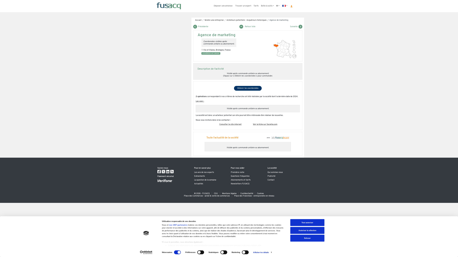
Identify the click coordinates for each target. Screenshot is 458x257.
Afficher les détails (261, 252)
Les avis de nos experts (204, 172)
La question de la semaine (205, 180)
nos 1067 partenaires (178, 225)
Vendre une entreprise (214, 20)
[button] (291, 6)
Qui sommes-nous (275, 172)
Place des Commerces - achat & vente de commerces (207, 196)
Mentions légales (229, 193)
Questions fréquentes (240, 176)
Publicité (271, 176)
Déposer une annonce (223, 6)
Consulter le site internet (230, 124)
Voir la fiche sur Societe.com (265, 124)
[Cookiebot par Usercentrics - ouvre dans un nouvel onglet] (146, 252)
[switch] (200, 252)
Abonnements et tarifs (241, 180)
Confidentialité (246, 193)
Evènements (199, 176)
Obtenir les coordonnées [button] (247, 88)
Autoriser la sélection (307, 230)
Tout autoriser (307, 223)
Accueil (198, 20)
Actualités (198, 184)
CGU (216, 193)
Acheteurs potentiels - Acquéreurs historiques (246, 20)
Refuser (307, 238)
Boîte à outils (266, 6)
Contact (271, 180)
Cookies (260, 193)
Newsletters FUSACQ (240, 184)
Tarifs (256, 6)
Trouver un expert (243, 6)
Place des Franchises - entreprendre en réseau (254, 196)
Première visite (237, 172)
